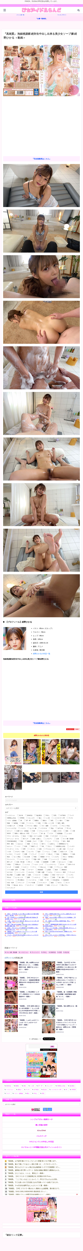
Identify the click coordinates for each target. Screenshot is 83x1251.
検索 (41, 892)
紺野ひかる (9, 958)
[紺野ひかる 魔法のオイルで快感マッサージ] (51, 777)
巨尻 (60, 952)
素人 (28, 1093)
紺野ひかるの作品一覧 (41, 653)
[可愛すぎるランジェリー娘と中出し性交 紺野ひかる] (13, 751)
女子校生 (36, 1089)
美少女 (67, 952)
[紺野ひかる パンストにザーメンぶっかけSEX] (32, 777)
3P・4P (40, 1085)
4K (66, 1089)
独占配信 (72, 1085)
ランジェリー (36, 952)
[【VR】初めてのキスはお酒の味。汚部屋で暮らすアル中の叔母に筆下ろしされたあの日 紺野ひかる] (70, 751)
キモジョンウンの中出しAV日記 (41, 1141)
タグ (6, 812)
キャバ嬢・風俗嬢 (11, 952)
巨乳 (43, 1093)
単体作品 (53, 952)
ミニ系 (32, 1085)
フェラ (8, 1093)
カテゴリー (9, 804)
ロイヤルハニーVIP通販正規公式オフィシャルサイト (41, 1147)
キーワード (9, 796)
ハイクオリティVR (56, 1089)
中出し (45, 952)
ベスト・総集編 (18, 1093)
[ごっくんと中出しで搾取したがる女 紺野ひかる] (51, 751)
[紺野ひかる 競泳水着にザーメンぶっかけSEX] (70, 777)
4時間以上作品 (61, 1085)
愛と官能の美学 (42, 1125)
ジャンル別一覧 (20, 14)
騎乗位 (17, 1085)
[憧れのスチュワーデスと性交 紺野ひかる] (13, 777)
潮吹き (19, 1089)
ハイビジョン (24, 952)
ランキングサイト (61, 14)
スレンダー (50, 1085)
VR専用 (73, 1089)
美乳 (24, 1085)
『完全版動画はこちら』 (41, 159)
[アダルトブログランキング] (37, 1109)
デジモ (27, 1089)
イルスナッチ (41, 1136)
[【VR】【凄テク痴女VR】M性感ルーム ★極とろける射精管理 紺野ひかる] (32, 751)
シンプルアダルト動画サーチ (41, 1119)
